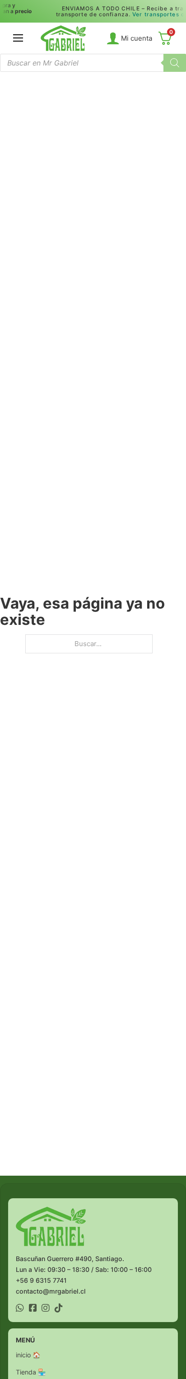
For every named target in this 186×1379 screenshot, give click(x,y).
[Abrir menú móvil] (18, 38)
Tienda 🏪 (31, 1372)
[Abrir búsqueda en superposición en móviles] (93, 63)
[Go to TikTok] (59, 1309)
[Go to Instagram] (46, 1309)
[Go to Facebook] (33, 1309)
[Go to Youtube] (20, 1309)
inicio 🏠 (28, 1355)
